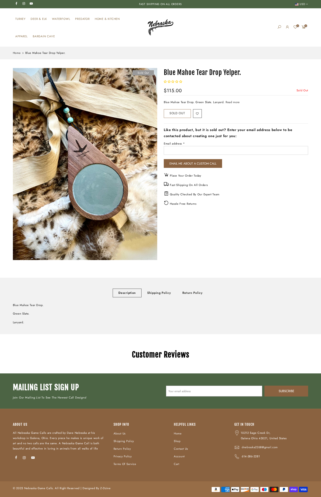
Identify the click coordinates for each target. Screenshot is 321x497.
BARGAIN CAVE (44, 36)
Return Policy (192, 293)
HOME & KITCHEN (107, 19)
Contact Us (181, 449)
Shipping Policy (159, 293)
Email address (174, 143)
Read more (232, 102)
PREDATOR (82, 19)
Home (17, 53)
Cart (176, 464)
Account (179, 456)
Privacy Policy (123, 456)
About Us (120, 433)
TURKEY (20, 19)
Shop (177, 441)
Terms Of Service (125, 464)
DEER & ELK (39, 19)
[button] (173, 82)
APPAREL (21, 36)
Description (127, 293)
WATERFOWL (61, 19)
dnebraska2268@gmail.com (260, 447)
